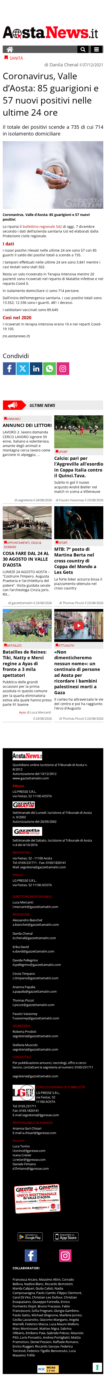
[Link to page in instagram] (63, 368)
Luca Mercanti (40, 712)
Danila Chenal (64, 65)
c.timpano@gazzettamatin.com (35, 978)
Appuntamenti (18, 543)
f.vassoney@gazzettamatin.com (36, 1018)
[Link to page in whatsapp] (49, 368)
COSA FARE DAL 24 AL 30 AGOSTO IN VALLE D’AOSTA (26, 559)
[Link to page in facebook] (9, 368)
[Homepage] (10, 49)
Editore (18, 786)
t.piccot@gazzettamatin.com (33, 1005)
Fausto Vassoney (71, 500)
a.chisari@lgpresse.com (39, 1133)
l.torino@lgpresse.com (29, 1150)
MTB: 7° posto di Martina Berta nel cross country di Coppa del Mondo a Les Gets (75, 560)
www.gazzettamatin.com (31, 778)
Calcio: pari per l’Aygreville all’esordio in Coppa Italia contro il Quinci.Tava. (78, 466)
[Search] (82, 49)
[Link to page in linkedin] (36, 368)
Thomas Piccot (73, 603)
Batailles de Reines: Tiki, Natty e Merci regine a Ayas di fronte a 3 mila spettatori (25, 663)
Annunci (13, 419)
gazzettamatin (22, 603)
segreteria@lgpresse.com (40, 1115)
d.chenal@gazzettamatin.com (34, 938)
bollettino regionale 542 (42, 226)
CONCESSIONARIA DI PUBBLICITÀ (60, 1087)
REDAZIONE (21, 852)
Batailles (14, 645)
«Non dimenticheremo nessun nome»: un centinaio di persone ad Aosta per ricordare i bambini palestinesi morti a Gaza (77, 672)
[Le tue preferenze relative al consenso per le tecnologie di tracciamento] (97, 1367)
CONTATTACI (22, 1057)
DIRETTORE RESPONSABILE (32, 896)
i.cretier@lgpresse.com (29, 1159)
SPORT (63, 452)
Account (19, 1140)
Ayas (22, 712)
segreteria (25, 500)
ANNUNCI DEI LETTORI (27, 425)
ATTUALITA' (66, 645)
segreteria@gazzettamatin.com (43, 867)
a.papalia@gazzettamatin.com (35, 991)
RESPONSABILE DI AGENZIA (33, 1122)
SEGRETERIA (21, 1026)
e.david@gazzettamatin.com (33, 951)
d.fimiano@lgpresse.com (31, 1168)
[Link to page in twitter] (23, 368)
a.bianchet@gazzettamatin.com (36, 924)
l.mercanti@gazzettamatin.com (35, 906)
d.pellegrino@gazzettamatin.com (37, 964)
